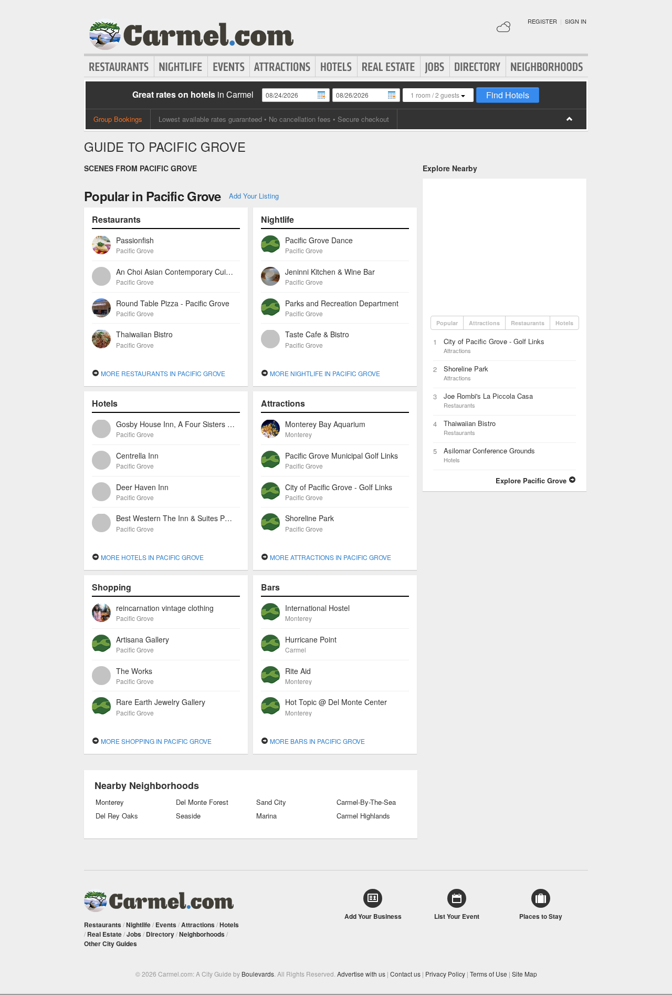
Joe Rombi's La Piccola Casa (488, 396)
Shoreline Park (466, 369)
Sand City (271, 802)
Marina (266, 816)
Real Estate (389, 67)
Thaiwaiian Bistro (470, 423)
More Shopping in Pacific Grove (155, 741)
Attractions (282, 67)
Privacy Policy (445, 973)
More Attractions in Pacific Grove (329, 557)
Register (542, 21)
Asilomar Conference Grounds (489, 450)
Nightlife (180, 67)
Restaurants (119, 67)
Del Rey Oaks (117, 816)
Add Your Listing (254, 196)
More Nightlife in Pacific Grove (324, 373)
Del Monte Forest (202, 802)
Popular (447, 323)
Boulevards (258, 973)
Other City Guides (110, 943)
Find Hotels (507, 95)
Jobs (435, 67)
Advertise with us (361, 973)
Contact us (405, 973)
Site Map (524, 973)
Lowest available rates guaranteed (210, 119)
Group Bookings (117, 119)
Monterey (110, 802)
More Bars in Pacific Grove (316, 741)
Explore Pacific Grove (532, 480)
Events (228, 67)
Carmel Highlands (363, 816)
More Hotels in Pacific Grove (151, 557)
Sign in (575, 21)
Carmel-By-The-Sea (366, 802)
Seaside (188, 816)
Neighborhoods (547, 67)
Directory (478, 67)
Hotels (336, 67)
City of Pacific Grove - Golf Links (494, 341)
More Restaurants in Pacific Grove (162, 373)
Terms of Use (488, 973)
